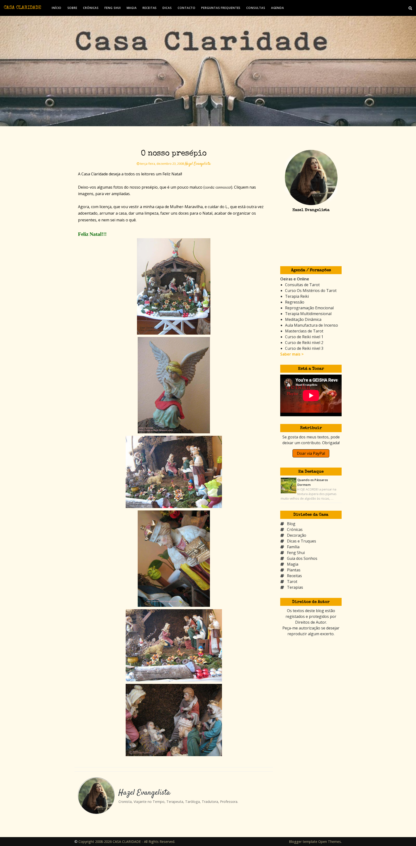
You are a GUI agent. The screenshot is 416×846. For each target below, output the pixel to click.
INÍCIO (56, 8)
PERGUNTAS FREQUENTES (220, 8)
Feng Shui (296, 552)
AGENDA (277, 8)
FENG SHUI (112, 8)
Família (293, 546)
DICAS (167, 8)
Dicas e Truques (301, 541)
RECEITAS (150, 8)
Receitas (294, 575)
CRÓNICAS (91, 8)
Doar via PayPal (311, 453)
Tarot (292, 581)
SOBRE (72, 8)
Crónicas (295, 529)
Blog (291, 523)
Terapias (295, 587)
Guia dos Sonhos (302, 558)
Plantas (293, 570)
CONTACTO (186, 8)
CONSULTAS (255, 8)
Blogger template (303, 841)
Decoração (296, 535)
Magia (292, 564)
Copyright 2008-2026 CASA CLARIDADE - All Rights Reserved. (126, 841)
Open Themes (329, 841)
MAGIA (132, 8)
